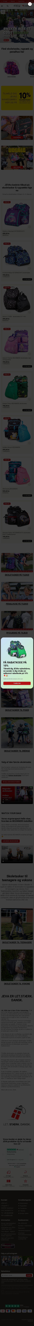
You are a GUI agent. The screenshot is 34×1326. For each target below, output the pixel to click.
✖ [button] (30, 4)
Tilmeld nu (17, 683)
